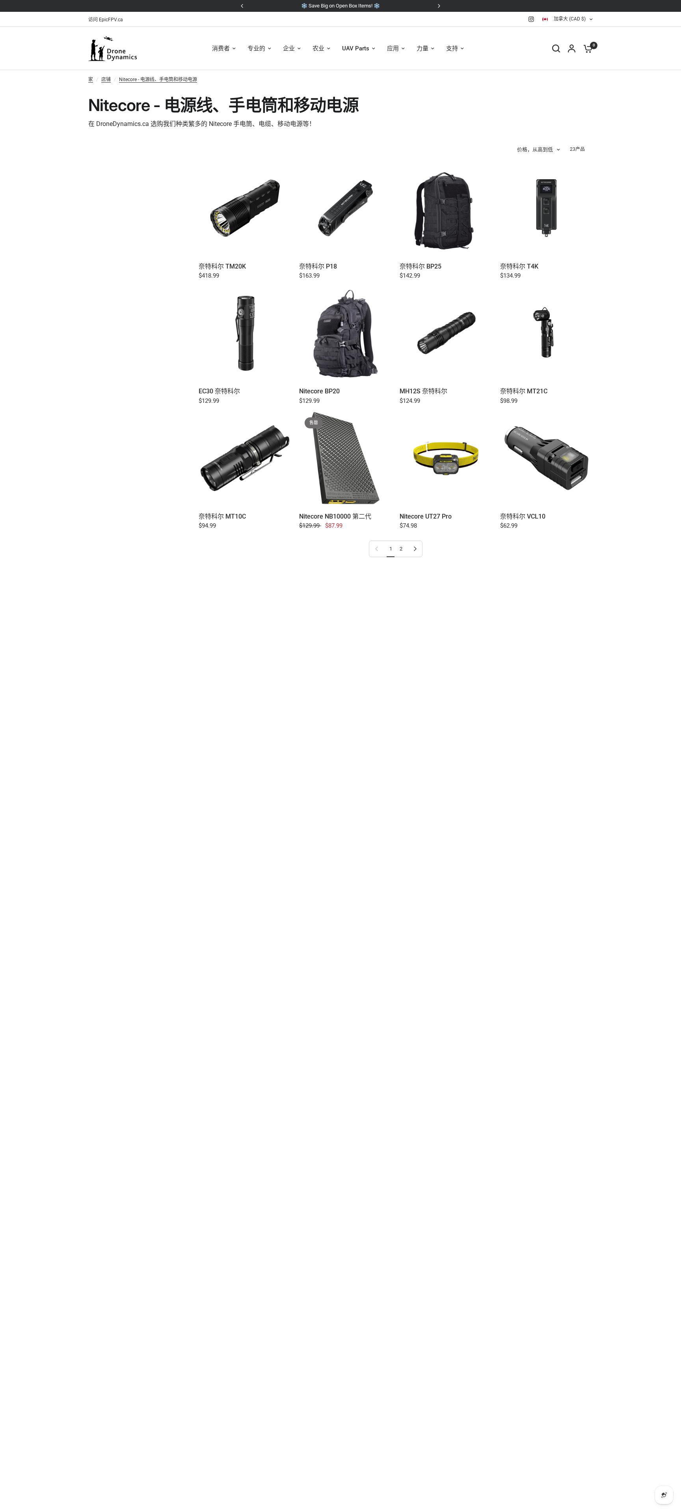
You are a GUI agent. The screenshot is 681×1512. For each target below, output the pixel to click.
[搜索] (556, 48)
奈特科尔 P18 (318, 266)
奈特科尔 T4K (519, 266)
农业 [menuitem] (318, 48)
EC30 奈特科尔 (219, 391)
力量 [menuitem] (422, 48)
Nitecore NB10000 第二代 (335, 516)
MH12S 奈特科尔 (423, 391)
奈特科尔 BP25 (420, 266)
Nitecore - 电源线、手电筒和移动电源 (158, 79)
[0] (586, 48)
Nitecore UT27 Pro (426, 516)
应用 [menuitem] (393, 48)
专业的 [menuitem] (256, 48)
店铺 (106, 79)
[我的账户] (571, 48)
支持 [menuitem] (452, 48)
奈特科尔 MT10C (222, 516)
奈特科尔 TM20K (222, 266)
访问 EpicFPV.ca (105, 19)
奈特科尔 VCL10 (522, 516)
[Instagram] (531, 19)
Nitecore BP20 (319, 391)
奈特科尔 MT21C (523, 391)
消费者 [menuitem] (221, 48)
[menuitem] (107, 20)
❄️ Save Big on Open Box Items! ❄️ (340, 6)
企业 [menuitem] (289, 48)
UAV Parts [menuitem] (355, 48)
